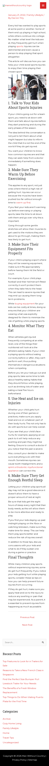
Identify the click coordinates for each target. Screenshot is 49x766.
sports (19, 46)
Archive (7, 719)
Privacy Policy (19, 760)
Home (6, 733)
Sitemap (32, 760)
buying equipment (25, 303)
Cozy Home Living (12, 723)
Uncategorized (11, 742)
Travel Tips (8, 737)
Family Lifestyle (35, 15)
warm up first (23, 202)
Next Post (27, 625)
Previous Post (27, 617)
